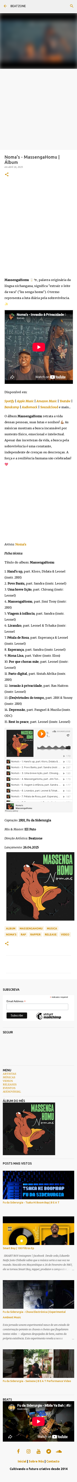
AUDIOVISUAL (12, 1091)
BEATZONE (18, 6)
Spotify (9, 401)
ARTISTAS (9, 1073)
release (51, 934)
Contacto (52, 1461)
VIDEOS (8, 1081)
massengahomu (31, 928)
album (10, 928)
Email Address (16, 1001)
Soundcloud (49, 407)
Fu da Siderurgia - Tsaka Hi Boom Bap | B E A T (31, 1202)
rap (23, 934)
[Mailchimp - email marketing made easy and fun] (48, 1019)
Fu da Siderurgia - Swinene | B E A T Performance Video (37, 1381)
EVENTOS (9, 1088)
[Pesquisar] (72, 6)
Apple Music (25, 401)
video (65, 934)
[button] (6, 174)
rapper (35, 934)
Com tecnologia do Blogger (41, 1476)
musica (52, 928)
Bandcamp (11, 407)
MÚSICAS (9, 1077)
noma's (11, 934)
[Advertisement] (38, 109)
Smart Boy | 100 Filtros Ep (18, 1248)
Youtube (65, 401)
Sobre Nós (36, 1461)
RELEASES (10, 1084)
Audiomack (29, 407)
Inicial (22, 1461)
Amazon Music (46, 401)
